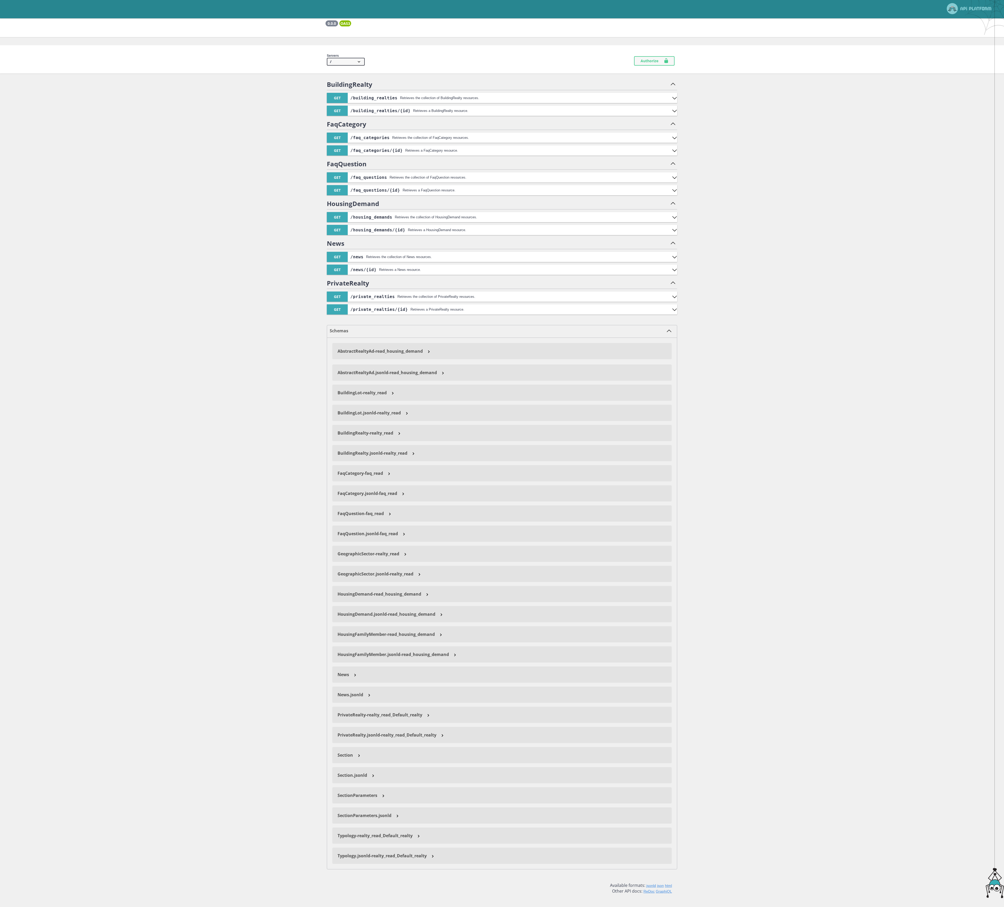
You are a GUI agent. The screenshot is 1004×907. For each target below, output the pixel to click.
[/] (346, 62)
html (668, 885)
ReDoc (649, 891)
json (660, 885)
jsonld (651, 885)
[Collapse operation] (673, 84)
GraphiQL (664, 891)
